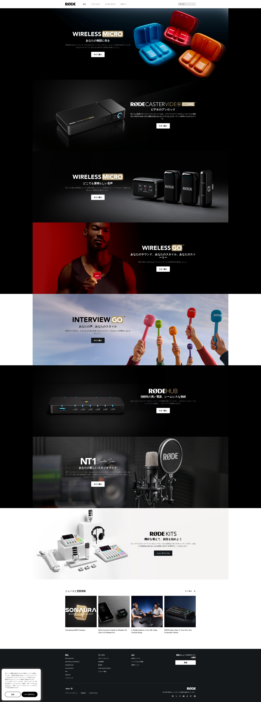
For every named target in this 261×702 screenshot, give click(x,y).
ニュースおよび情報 (137, 661)
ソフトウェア (95, 4)
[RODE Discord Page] (195, 696)
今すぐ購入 (98, 54)
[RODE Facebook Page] (173, 696)
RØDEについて (135, 658)
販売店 (100, 665)
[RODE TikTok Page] (187, 696)
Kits (66, 671)
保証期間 (101, 661)
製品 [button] (84, 4)
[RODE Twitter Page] (176, 696)
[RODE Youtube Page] (184, 696)
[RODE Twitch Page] (191, 696)
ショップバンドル (163, 553)
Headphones (69, 665)
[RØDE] (70, 4)
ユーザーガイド (110, 4)
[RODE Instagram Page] (180, 696)
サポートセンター (103, 658)
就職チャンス (135, 665)
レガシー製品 (102, 671)
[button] (185, 662)
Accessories (69, 668)
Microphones (69, 658)
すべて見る (188, 591)
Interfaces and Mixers (72, 661)
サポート (124, 4)
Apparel (67, 674)
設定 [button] (12, 694)
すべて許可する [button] (30, 694)
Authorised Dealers (104, 668)
